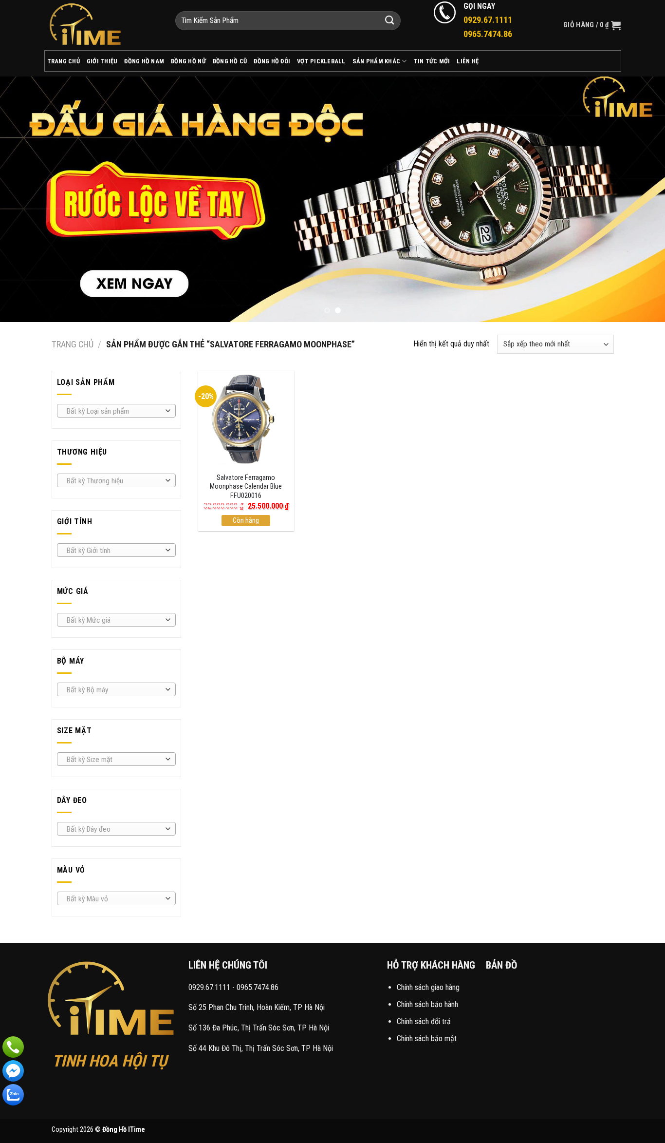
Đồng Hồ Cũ (230, 61)
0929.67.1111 (209, 987)
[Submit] (390, 20)
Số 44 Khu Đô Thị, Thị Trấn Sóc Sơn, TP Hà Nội (260, 1048)
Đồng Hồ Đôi (272, 61)
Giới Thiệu (102, 61)
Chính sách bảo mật (427, 1038)
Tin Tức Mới (432, 61)
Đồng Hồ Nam (144, 61)
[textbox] (114, 411)
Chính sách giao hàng (428, 987)
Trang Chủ (63, 61)
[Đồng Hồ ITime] (102, 25)
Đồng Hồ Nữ (188, 61)
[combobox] (116, 411)
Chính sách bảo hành (427, 1004)
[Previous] (26, 199)
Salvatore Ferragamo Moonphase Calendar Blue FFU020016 (246, 487)
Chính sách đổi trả (424, 1021)
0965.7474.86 (257, 987)
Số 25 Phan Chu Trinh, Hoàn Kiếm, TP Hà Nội (256, 1007)
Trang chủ (72, 344)
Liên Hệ (468, 61)
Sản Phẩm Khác (376, 61)
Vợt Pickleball (321, 61)
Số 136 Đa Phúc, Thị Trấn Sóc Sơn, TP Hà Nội (258, 1027)
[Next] (639, 199)
